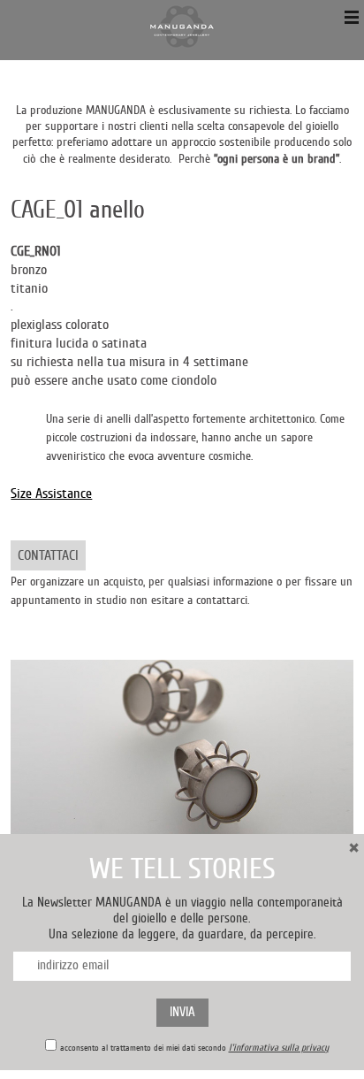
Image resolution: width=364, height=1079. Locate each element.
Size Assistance (51, 493)
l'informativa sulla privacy (279, 1047)
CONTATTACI (48, 555)
